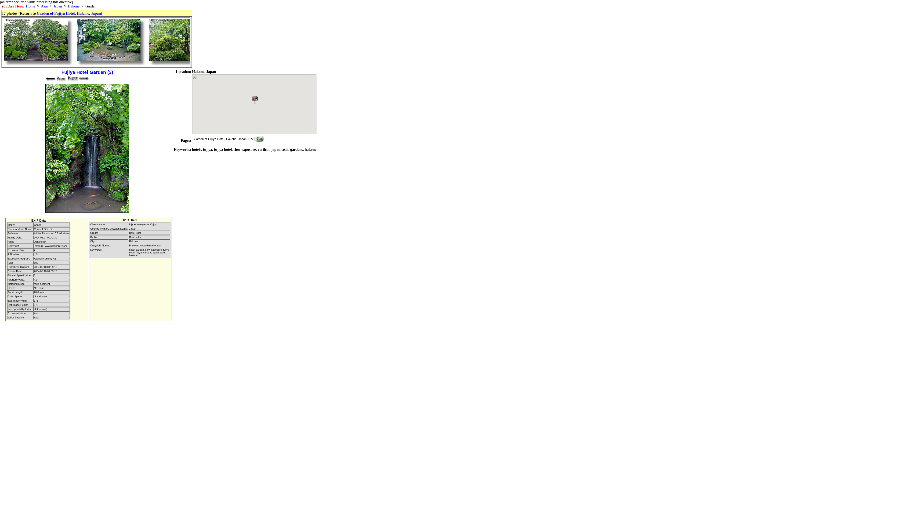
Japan (58, 6)
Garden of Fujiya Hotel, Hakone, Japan (69, 13)
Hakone (74, 6)
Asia (44, 6)
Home (30, 6)
